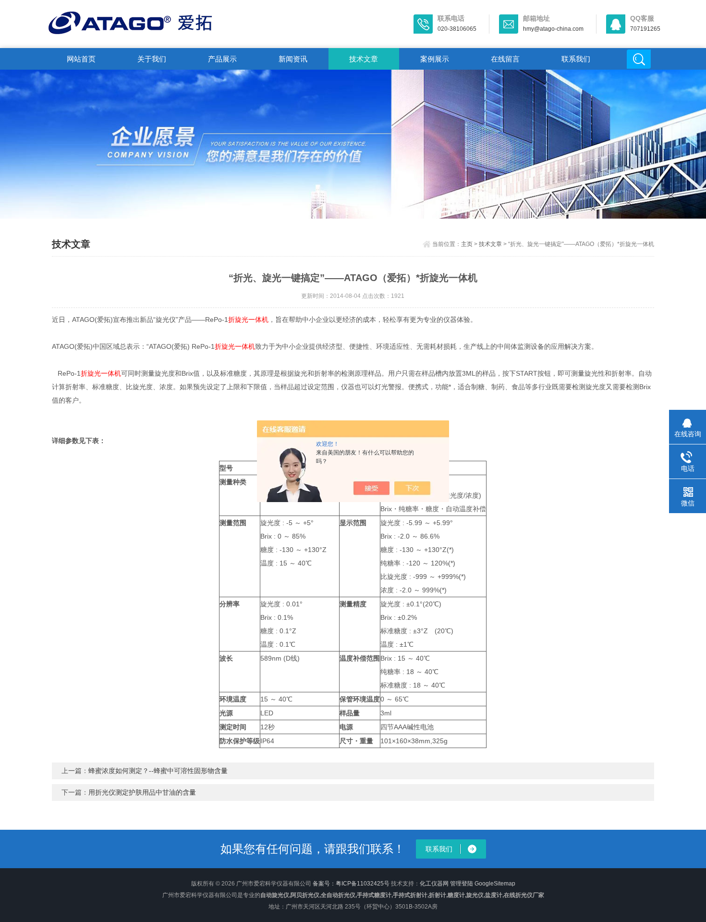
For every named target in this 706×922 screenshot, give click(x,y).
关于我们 (151, 59)
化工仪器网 (434, 883)
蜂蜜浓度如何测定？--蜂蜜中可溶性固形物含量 (158, 770)
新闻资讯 (293, 59)
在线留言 (505, 59)
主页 (467, 244)
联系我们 (575, 59)
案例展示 (434, 59)
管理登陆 (461, 883)
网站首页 (81, 59)
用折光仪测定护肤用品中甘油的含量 (142, 792)
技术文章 (363, 59)
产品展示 (222, 59)
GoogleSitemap (495, 883)
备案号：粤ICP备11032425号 (351, 883)
